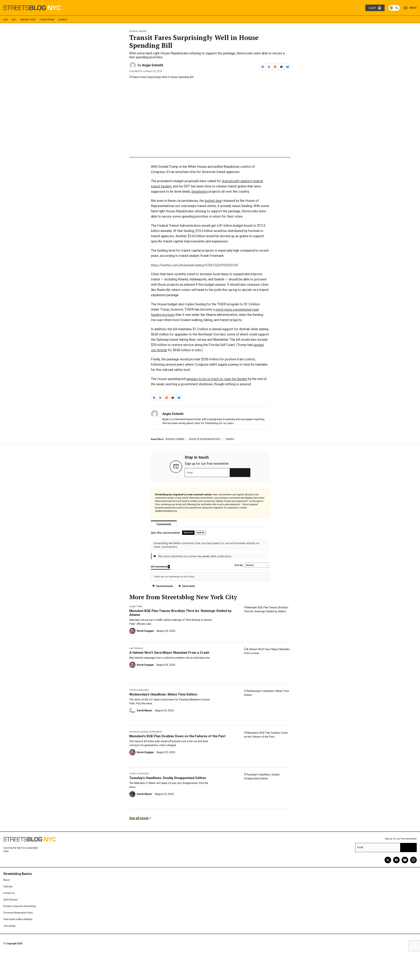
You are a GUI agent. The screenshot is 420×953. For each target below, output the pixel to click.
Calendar (8, 886)
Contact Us (9, 893)
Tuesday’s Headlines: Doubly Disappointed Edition (167, 778)
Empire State (28, 19)
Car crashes (136, 648)
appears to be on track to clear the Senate (216, 379)
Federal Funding (138, 31)
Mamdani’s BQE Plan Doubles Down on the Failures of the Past (177, 736)
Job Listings (9, 925)
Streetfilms (47, 19)
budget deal (213, 201)
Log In (372, 7)
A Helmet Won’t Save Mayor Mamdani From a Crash (169, 653)
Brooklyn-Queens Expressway (145, 732)
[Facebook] (396, 860)
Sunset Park (135, 607)
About (6, 880)
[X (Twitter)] (388, 860)
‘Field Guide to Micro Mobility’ (18, 919)
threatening (199, 191)
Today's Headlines (139, 690)
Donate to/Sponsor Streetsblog (19, 906)
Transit (230, 439)
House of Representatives (204, 439)
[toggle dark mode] (394, 8)
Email (190, 472)
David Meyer (144, 710)
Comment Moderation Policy (18, 912)
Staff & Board (10, 899)
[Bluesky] (405, 860)
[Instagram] (413, 860)
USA (5, 19)
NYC (14, 19)
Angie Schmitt (152, 65)
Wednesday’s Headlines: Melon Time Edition (163, 694)
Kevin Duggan (145, 630)
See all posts (139, 818)
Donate (62, 19)
